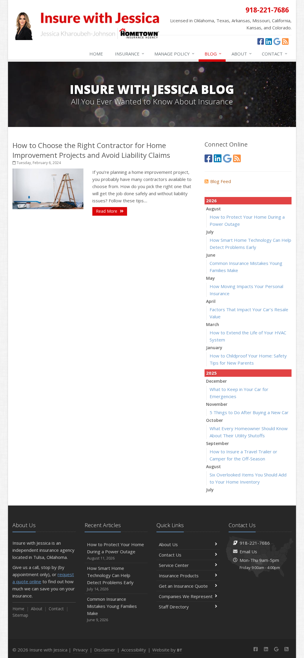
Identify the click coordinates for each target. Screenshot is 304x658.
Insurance (129, 53)
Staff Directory (174, 607)
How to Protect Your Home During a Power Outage (115, 551)
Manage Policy (174, 53)
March (212, 324)
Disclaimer (104, 650)
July (210, 232)
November (216, 404)
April (211, 301)
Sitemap (20, 615)
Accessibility (133, 650)
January (214, 347)
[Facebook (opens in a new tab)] (260, 41)
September (217, 443)
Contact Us (170, 555)
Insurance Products (179, 575)
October (214, 420)
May (210, 278)
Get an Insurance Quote (183, 586)
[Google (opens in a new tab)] (277, 41)
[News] (285, 41)
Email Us (248, 551)
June (210, 255)
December (216, 381)
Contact (274, 53)
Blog (213, 53)
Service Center (174, 565)
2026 (211, 201)
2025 (211, 373)
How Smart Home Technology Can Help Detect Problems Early (110, 578)
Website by (167, 650)
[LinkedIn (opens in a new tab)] (268, 41)
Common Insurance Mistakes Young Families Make (112, 609)
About (242, 53)
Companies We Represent (186, 596)
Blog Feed (220, 181)
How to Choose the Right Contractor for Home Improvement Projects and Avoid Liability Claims (91, 150)
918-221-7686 (255, 543)
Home (96, 54)
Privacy (80, 650)
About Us (168, 544)
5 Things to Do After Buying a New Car (249, 412)
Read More (107, 211)
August (213, 209)
